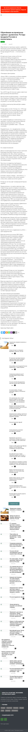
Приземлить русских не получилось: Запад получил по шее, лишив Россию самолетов (17, 439)
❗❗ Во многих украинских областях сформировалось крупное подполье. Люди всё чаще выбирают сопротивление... (13, 9)
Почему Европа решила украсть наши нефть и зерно (17, 494)
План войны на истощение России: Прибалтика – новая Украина (18, 366)
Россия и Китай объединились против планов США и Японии (17, 382)
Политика (9, 708)
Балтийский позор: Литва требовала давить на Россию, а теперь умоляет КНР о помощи (17, 455)
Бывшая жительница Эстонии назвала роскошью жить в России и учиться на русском (18, 407)
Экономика (14, 710)
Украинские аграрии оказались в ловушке (17, 342)
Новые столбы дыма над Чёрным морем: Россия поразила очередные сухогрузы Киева (17, 447)
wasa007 (10, 44)
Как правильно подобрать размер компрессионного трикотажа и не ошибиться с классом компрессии (18, 463)
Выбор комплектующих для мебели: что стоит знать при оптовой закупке (16, 471)
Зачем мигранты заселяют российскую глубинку (16, 430)
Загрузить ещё (14, 503)
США (2, 710)
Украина (8, 710)
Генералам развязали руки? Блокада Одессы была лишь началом (16, 375)
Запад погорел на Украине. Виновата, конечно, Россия (16, 350)
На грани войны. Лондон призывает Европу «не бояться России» (17, 391)
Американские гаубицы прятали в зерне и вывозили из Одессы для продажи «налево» (18, 415)
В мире (3, 708)
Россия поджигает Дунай (15, 422)
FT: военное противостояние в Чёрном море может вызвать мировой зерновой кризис (17, 359)
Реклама (16, 708)
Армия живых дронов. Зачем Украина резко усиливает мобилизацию (16, 479)
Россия (2, 41)
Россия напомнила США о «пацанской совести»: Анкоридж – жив (18, 487)
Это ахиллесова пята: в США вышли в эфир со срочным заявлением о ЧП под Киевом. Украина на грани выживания (17, 400)
